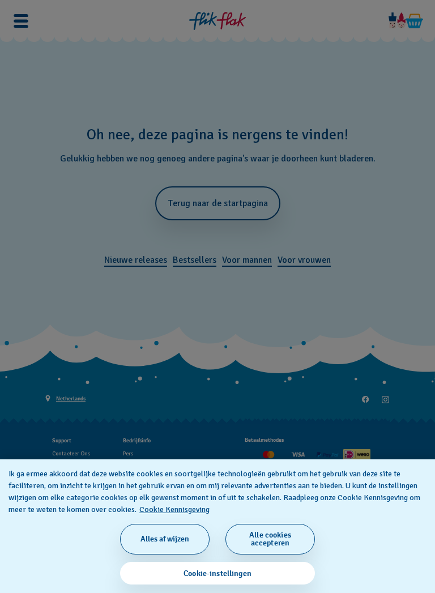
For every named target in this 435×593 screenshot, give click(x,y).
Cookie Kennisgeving (174, 509)
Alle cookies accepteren (270, 539)
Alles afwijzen (165, 539)
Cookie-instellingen (217, 573)
